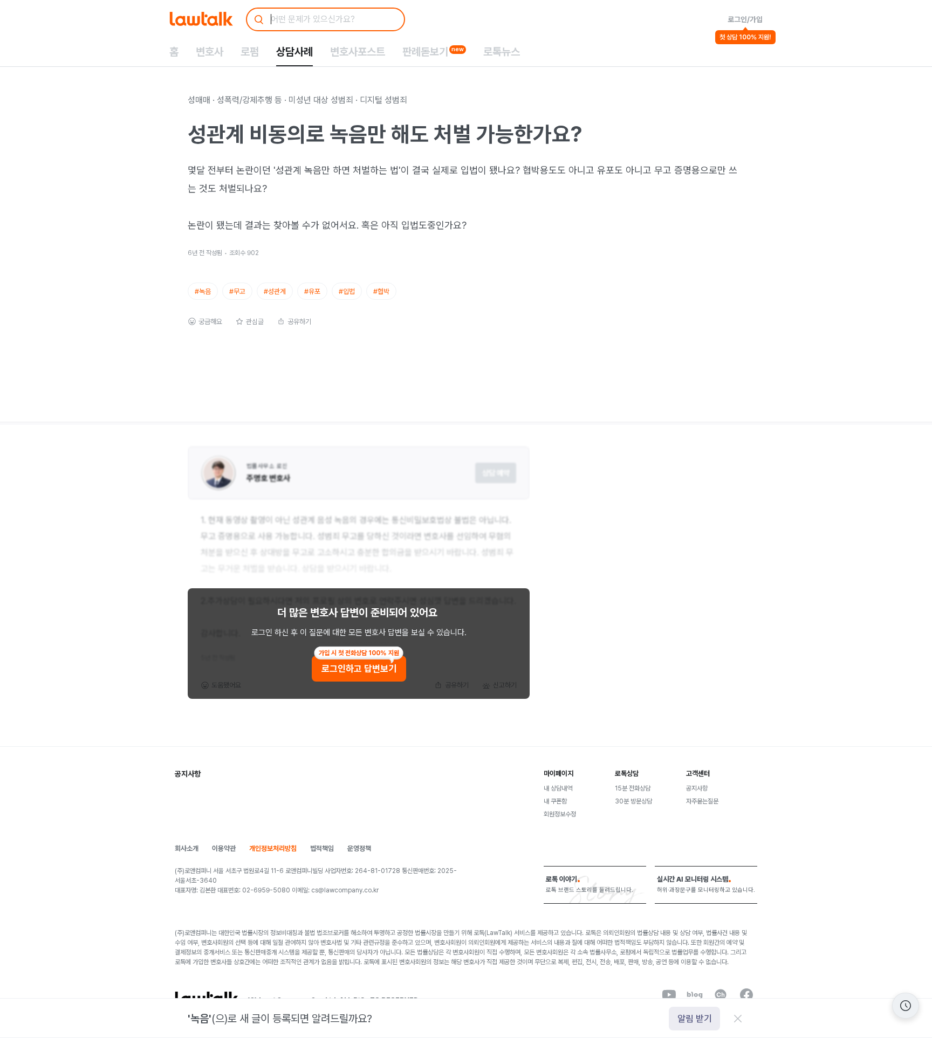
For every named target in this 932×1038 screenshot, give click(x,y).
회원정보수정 (560, 814)
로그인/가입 (745, 19)
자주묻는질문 (702, 801)
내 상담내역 (558, 788)
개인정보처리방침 (273, 848)
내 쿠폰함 (555, 801)
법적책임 (322, 848)
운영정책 (359, 848)
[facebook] (746, 995)
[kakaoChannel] (720, 995)
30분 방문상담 (633, 801)
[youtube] (669, 995)
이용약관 (224, 848)
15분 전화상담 (632, 788)
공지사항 (697, 788)
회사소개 (186, 848)
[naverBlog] (694, 995)
